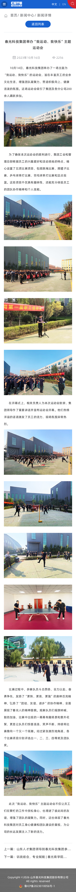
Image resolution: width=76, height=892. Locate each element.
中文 (54, 4)
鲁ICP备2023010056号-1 (39, 886)
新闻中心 (27, 15)
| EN (62, 4)
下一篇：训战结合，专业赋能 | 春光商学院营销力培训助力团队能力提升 (35, 857)
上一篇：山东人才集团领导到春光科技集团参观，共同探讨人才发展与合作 (35, 849)
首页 (14, 15)
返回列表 (38, 24)
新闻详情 (44, 15)
